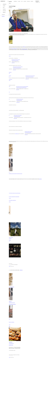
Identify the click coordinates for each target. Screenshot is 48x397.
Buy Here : (17, 89)
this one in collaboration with (14, 48)
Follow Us (3, 14)
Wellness (25, 1)
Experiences (15, 1)
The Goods (28, 1)
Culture (19, 1)
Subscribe (3, 16)
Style (22, 1)
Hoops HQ (32, 1)
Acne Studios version (17, 133)
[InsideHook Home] (9, 1)
